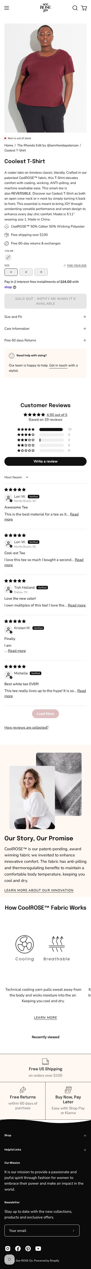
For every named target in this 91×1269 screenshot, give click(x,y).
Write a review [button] (46, 461)
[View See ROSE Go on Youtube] (38, 1248)
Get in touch (58, 365)
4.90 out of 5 (57, 414)
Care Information (16, 328)
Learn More (45, 1018)
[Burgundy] (8, 257)
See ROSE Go (24, 1260)
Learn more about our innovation (39, 890)
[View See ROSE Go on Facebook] (18, 1248)
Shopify (54, 1260)
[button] (75, 8)
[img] (15, 489)
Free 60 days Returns (20, 340)
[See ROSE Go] (45, 7)
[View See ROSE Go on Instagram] (7, 1248)
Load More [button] (45, 713)
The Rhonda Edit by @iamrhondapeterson (47, 145)
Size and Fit (13, 317)
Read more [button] (77, 605)
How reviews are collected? (26, 727)
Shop (7, 1135)
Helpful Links (12, 1150)
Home (8, 145)
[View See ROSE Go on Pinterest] (28, 1248)
